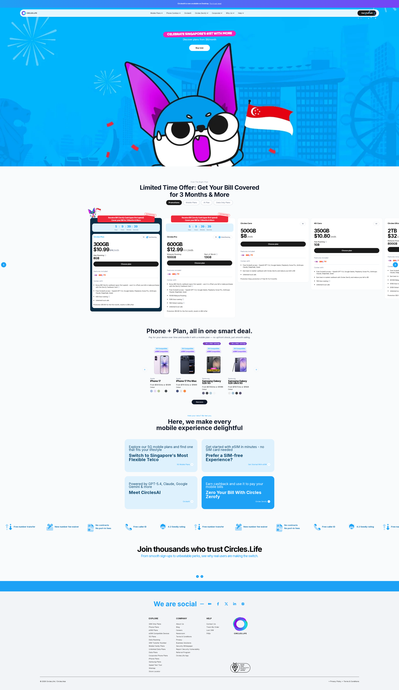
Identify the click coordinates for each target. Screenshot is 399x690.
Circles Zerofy (200, 13)
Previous (3, 264)
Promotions (174, 202)
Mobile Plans (155, 13)
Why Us (229, 13)
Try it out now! (215, 3)
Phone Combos (172, 13)
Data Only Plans (223, 202)
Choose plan (126, 264)
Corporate (216, 13)
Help (240, 13)
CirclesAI (187, 13)
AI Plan (207, 202)
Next (395, 264)
